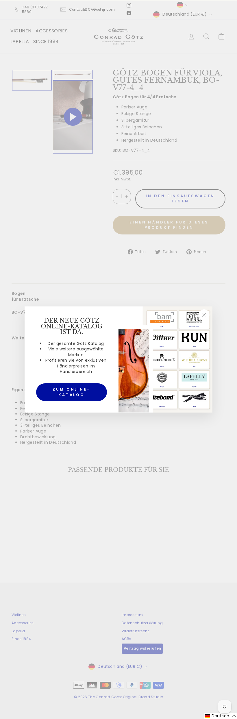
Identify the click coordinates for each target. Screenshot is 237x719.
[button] (220, 716)
